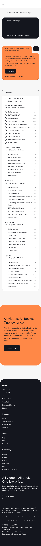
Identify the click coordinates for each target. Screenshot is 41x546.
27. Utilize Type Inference (16, 211)
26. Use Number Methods (16, 208)
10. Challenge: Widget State (16, 139)
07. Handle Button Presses (16, 130)
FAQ (3, 441)
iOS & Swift (6, 390)
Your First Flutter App (14, 98)
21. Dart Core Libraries (15, 190)
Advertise (5, 427)
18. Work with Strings (14, 172)
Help (3, 438)
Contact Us (5, 444)
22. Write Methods (13, 193)
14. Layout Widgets (14, 160)
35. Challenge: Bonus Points (16, 244)
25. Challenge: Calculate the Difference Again (20, 204)
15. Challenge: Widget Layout (17, 163)
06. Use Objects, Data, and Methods (19, 127)
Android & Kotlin (7, 393)
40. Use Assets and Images (16, 268)
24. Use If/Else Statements (16, 199)
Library (4, 408)
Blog (3, 466)
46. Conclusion (12, 286)
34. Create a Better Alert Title (17, 241)
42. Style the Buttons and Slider (17, 274)
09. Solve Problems (14, 136)
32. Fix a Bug (12, 235)
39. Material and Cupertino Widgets (19, 265)
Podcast (4, 457)
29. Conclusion (12, 217)
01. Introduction (13, 112)
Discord (4, 454)
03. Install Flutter (13, 118)
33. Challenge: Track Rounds (17, 238)
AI (3, 396)
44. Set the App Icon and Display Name (20, 280)
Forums (4, 460)
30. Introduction (13, 229)
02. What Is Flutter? (14, 115)
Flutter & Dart (6, 399)
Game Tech (5, 402)
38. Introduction (13, 262)
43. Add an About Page (15, 277)
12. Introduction (13, 154)
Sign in (20, 76)
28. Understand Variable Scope (17, 214)
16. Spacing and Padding (15, 166)
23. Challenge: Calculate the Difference (20, 196)
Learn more (10, 71)
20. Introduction (13, 187)
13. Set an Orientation (14, 157)
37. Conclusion (12, 250)
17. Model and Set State (15, 169)
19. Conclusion (12, 175)
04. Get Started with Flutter (16, 121)
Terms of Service (7, 421)
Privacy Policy (6, 424)
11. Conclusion (12, 142)
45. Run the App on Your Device (18, 283)
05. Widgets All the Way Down (17, 124)
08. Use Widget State (14, 133)
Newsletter (5, 463)
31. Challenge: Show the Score (17, 232)
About (4, 418)
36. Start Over (12, 247)
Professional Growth (8, 405)
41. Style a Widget (13, 271)
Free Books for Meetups (9, 469)
